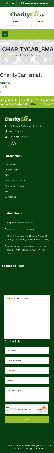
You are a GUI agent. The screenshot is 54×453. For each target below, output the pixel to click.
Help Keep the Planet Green (20, 222)
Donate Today (12, 169)
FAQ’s (7, 175)
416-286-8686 (38, 25)
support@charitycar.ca (16, 25)
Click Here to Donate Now (33, 3)
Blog (7, 191)
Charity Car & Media (15, 186)
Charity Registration (15, 180)
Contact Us (10, 196)
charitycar (30, 445)
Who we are (11, 164)
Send (27, 419)
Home (16, 54)
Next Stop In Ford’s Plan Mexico (21, 229)
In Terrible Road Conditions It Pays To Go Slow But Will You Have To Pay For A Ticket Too (26, 250)
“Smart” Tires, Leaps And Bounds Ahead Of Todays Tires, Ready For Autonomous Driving (28, 238)
